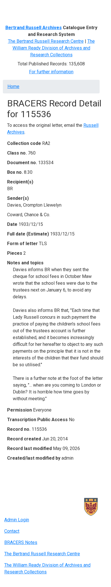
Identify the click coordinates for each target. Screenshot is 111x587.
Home (13, 86)
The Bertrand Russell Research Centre (46, 41)
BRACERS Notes (20, 542)
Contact (11, 531)
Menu (15, 6)
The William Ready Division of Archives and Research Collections (54, 47)
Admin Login (16, 519)
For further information (51, 71)
